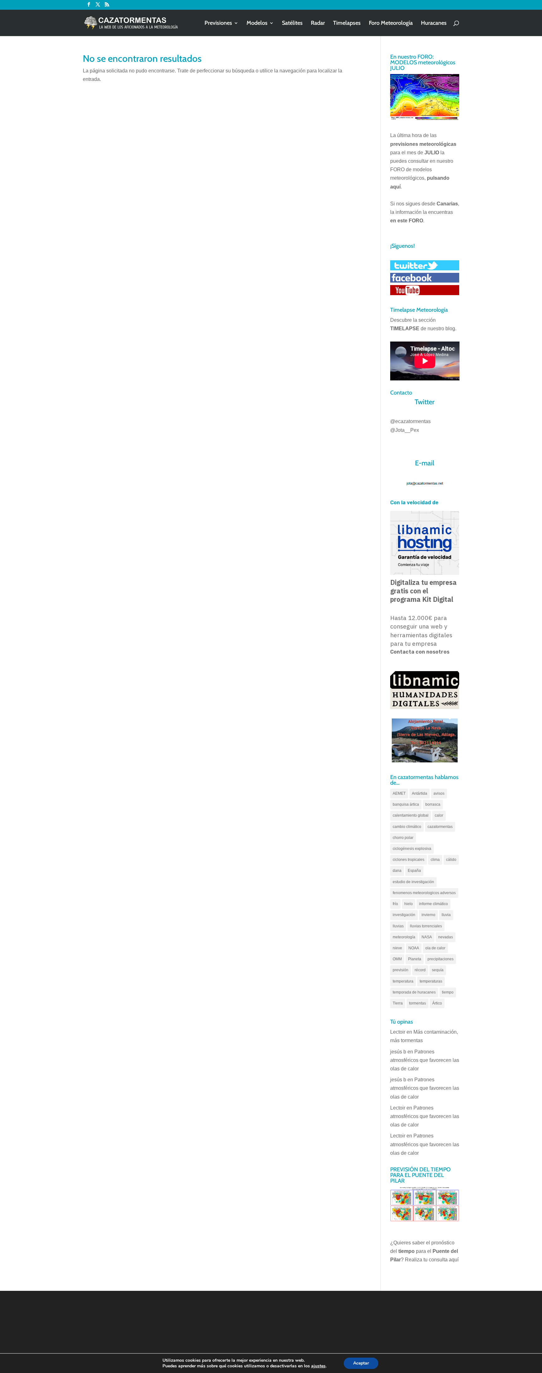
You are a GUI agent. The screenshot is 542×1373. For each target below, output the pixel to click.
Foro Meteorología (391, 23)
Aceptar (361, 1363)
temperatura (403, 981)
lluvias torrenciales (426, 926)
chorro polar (403, 837)
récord (420, 970)
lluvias (398, 926)
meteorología (404, 937)
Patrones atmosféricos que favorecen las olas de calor (424, 1060)
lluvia (446, 915)
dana (397, 870)
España (414, 870)
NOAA (413, 948)
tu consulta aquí (441, 1259)
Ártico (437, 1003)
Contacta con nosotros (419, 652)
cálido (451, 859)
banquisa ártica (406, 804)
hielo (408, 904)
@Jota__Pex (404, 430)
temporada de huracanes (414, 992)
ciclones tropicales (408, 859)
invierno (428, 915)
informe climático (433, 904)
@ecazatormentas (410, 421)
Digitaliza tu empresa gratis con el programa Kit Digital (423, 591)
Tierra (398, 1003)
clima (435, 859)
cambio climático (407, 826)
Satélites (292, 23)
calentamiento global (410, 815)
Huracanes (434, 23)
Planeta (414, 959)
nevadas (445, 937)
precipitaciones (441, 959)
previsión (400, 970)
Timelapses (347, 23)
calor (439, 815)
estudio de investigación (413, 882)
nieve (397, 948)
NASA (427, 937)
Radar (318, 23)
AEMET (399, 793)
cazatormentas (440, 826)
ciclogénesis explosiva (412, 848)
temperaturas (431, 981)
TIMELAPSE (404, 328)
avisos (438, 793)
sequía (438, 970)
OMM (397, 959)
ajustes (318, 1366)
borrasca (432, 804)
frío (395, 904)
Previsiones (218, 23)
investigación (404, 915)
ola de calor (435, 948)
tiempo (448, 992)
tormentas (417, 1003)
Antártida (419, 793)
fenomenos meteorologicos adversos (424, 893)
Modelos (257, 23)
